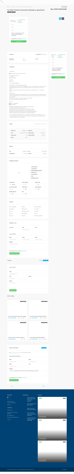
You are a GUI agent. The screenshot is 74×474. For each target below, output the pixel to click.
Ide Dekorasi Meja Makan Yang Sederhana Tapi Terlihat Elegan (31, 419)
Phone (23, 237)
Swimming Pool (38, 206)
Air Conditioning (13, 206)
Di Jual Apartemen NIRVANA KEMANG (37, 337)
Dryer (11, 211)
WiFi (36, 213)
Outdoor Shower (26, 211)
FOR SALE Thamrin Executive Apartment (16, 337)
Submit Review (13, 290)
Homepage (54, 2)
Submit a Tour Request (14, 253)
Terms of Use (24, 38)
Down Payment (25, 182)
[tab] (60, 18)
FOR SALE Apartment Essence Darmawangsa (17, 316)
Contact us (9, 419)
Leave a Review (45, 260)
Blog (58, 2)
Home (9, 6)
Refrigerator (25, 213)
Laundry (11, 215)
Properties (62, 2)
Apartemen (13, 6)
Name (10, 237)
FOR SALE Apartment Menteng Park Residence (39, 316)
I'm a (29, 364)
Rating (30, 276)
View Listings (19, 22)
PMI (23, 191)
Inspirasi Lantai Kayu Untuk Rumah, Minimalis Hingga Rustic (31, 414)
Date (23, 227)
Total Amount (12, 182)
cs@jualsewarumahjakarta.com (13, 417)
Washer (37, 211)
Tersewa (46, 322)
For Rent (42, 322)
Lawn (24, 206)
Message (11, 368)
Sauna (24, 215)
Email (36, 237)
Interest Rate (37, 182)
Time (36, 227)
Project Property (68, 2)
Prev (12, 386)
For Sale (21, 301)
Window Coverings (39, 215)
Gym (11, 213)
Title (10, 276)
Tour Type (11, 227)
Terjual (25, 301)
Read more (9, 404)
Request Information (14, 380)
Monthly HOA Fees (12, 191)
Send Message (18, 41)
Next (43, 386)
